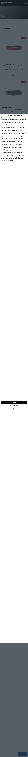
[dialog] (14, 378)
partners (9, 117)
